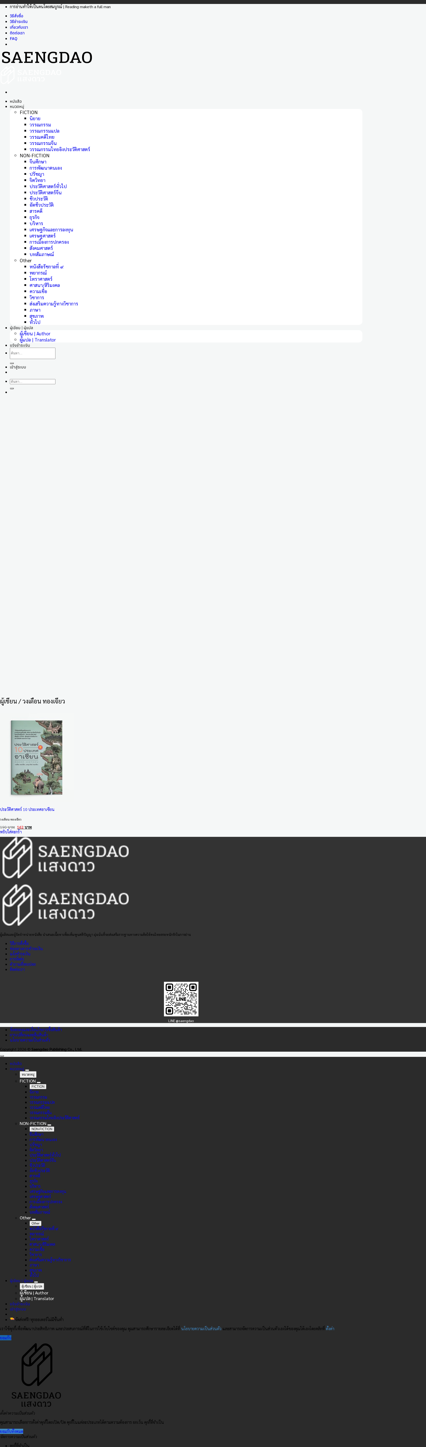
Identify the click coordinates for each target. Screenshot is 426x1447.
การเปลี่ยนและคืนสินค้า (29, 1034)
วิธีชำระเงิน (19, 21)
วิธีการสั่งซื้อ (19, 943)
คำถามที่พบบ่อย (23, 964)
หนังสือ (16, 101)
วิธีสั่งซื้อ (16, 15)
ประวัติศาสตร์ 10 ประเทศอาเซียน (27, 809)
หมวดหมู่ (17, 106)
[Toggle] (27, 1070)
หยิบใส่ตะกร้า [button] (11, 831)
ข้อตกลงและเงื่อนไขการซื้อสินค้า (36, 1029)
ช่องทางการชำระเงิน (26, 948)
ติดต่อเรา (17, 32)
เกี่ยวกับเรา (19, 27)
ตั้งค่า (330, 1328)
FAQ (13, 38)
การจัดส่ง (17, 959)
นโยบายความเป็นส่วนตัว (30, 1040)
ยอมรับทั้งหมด (11, 1431)
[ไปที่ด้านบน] (2, 1056)
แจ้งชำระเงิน (20, 953)
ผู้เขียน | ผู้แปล (21, 1280)
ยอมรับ (5, 1337)
